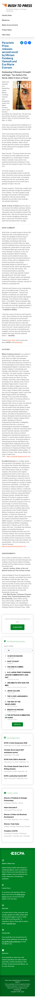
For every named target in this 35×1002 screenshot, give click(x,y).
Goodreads (18, 342)
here (13, 917)
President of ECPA (11, 831)
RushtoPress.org (17, 980)
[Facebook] (26, 42)
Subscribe (17, 627)
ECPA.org (18, 989)
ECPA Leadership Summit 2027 (15, 776)
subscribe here (11, 923)
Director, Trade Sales (11, 824)
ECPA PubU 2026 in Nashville (15, 759)
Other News (6, 35)
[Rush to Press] (17, 6)
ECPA (22, 991)
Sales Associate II (10, 807)
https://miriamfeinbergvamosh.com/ (18, 456)
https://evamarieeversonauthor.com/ (14, 546)
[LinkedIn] (22, 42)
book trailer (12, 340)
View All (17, 724)
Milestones (5, 20)
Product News (7, 30)
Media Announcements (10, 25)
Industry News (7, 15)
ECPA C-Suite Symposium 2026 (15, 743)
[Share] (29, 42)
